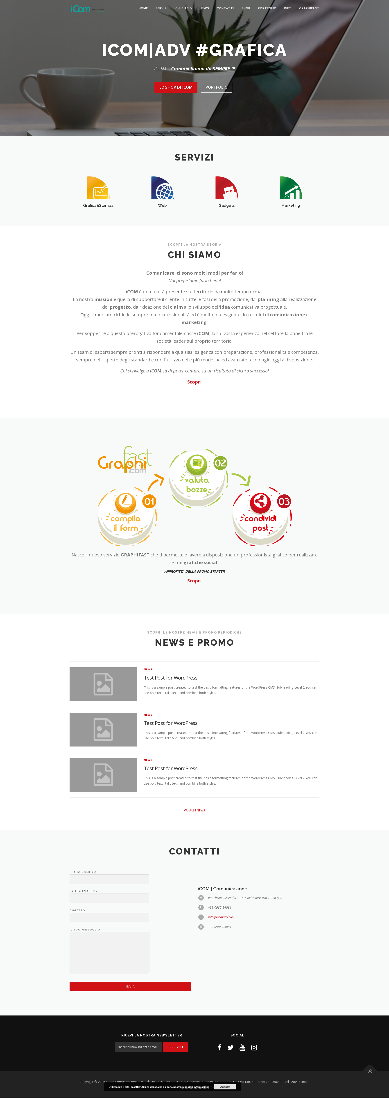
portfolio (217, 87)
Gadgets (227, 205)
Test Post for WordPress (170, 677)
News (148, 669)
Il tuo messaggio (85, 929)
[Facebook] (220, 1047)
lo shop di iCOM (176, 87)
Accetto (225, 1087)
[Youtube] (242, 1047)
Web (162, 205)
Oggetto (77, 910)
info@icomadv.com (221, 917)
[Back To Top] (370, 1071)
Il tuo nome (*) (83, 872)
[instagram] (254, 1047)
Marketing (290, 205)
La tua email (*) (83, 891)
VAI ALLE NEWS (194, 810)
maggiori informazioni (195, 1087)
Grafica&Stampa (98, 205)
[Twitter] (230, 1047)
